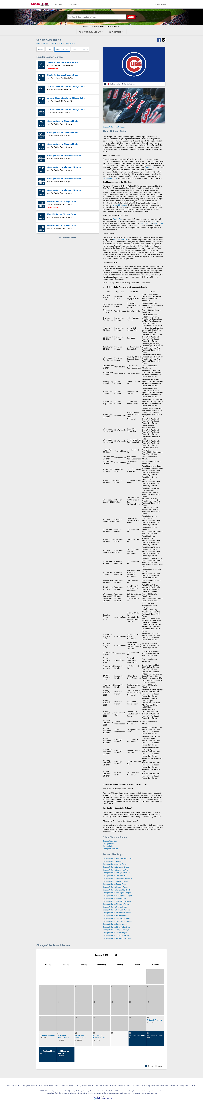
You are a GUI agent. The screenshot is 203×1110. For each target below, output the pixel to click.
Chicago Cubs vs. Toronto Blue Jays (116, 935)
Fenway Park (158, 223)
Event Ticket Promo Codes (159, 1085)
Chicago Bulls (108, 846)
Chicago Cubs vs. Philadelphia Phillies (117, 912)
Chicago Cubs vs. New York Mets (115, 907)
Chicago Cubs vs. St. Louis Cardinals (116, 927)
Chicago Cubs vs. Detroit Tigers (114, 884)
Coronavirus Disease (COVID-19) (70, 1085)
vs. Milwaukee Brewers (63, 1052)
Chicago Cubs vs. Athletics (112, 861)
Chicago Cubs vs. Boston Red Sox (115, 870)
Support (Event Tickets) (50, 1085)
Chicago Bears (108, 843)
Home (40, 49)
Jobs (96, 1085)
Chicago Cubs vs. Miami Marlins (115, 898)
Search (131, 16)
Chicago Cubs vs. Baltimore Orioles (116, 867)
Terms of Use (174, 1085)
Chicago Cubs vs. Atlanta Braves (115, 864)
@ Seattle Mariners (154, 1020)
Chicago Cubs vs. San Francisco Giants (117, 921)
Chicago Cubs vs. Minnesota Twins (116, 904)
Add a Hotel (135, 1085)
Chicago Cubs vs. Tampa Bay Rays (116, 930)
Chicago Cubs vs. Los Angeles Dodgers (117, 895)
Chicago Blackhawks (110, 849)
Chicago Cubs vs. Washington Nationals (117, 938)
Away (49, 49)
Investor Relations (88, 1085)
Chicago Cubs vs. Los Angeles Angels (117, 892)
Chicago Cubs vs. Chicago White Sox (116, 872)
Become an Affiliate (124, 1085)
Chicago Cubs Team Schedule (114, 127)
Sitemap (192, 1085)
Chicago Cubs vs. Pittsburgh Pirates (116, 915)
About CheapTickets (12, 1085)
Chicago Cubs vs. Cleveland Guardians (117, 878)
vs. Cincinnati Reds (137, 1035)
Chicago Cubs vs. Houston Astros (115, 887)
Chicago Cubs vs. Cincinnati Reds (115, 875)
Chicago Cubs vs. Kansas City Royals (117, 890)
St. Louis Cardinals (120, 239)
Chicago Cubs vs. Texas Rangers (115, 932)
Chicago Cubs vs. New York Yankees (116, 910)
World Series (149, 167)
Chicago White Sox (110, 178)
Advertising (113, 1085)
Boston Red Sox (146, 223)
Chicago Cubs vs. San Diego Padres (116, 918)
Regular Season (62, 49)
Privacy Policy (184, 1085)
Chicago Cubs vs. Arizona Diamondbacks (118, 858)
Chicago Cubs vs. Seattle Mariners (115, 924)
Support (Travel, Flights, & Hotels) (31, 1085)
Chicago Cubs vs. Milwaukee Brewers (117, 901)
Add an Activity (145, 1085)
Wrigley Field (117, 219)
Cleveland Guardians (119, 205)
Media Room (104, 1085)
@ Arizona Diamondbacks (64, 1036)
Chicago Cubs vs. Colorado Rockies (116, 881)
